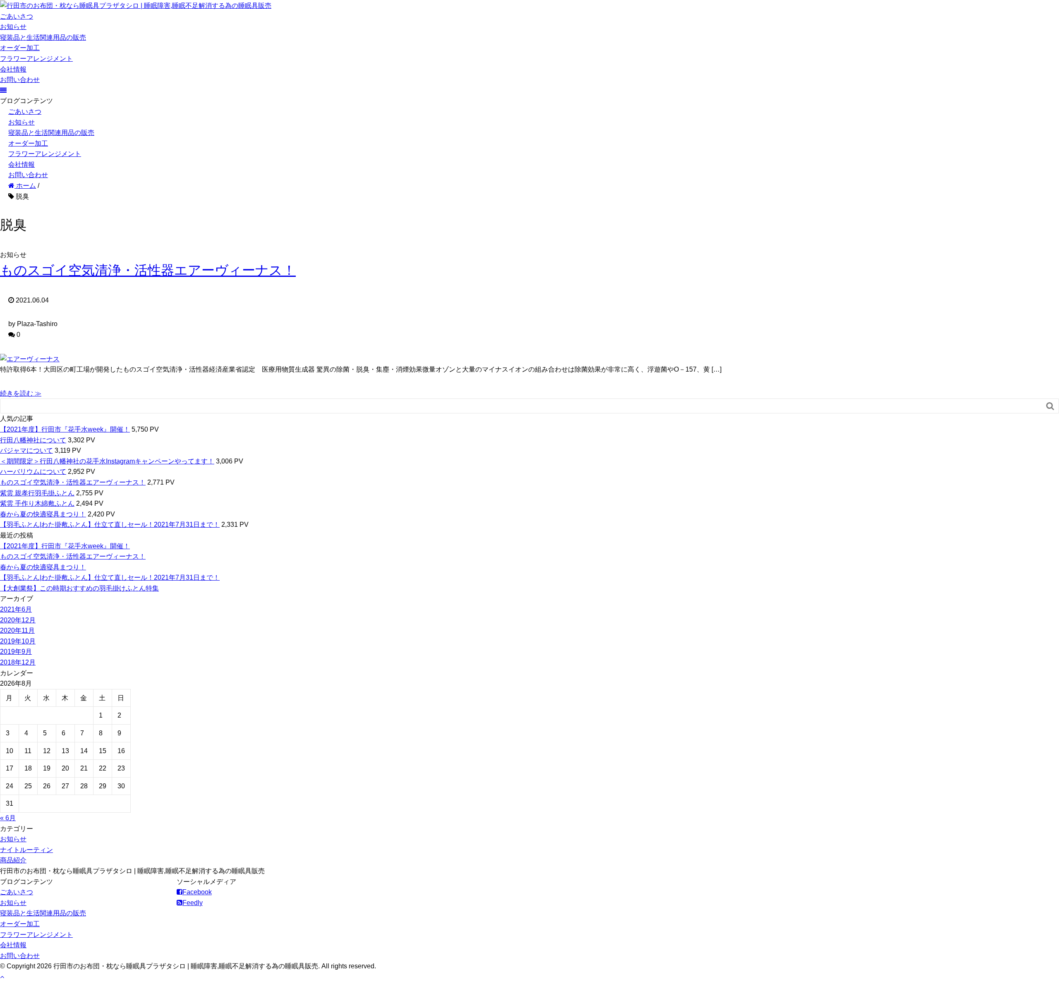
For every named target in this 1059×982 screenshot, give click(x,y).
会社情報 (13, 69)
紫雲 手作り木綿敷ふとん (37, 503)
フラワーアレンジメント (36, 58)
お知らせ (13, 26)
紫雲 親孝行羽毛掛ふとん (37, 493)
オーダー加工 (20, 47)
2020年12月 (18, 620)
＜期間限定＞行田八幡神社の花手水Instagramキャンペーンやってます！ (107, 461)
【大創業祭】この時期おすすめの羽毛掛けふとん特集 (79, 588)
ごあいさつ (16, 16)
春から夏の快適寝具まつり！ (43, 514)
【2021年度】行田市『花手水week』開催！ (65, 429)
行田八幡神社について (33, 440)
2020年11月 (17, 630)
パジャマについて (26, 450)
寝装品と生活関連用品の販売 (43, 37)
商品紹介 (13, 860)
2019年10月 (18, 641)
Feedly (192, 902)
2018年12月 (18, 662)
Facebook (197, 892)
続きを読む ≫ (20, 393)
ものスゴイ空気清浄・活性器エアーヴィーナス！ (148, 270)
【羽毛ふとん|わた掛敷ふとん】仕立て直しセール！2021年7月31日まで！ (110, 524)
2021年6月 (16, 609)
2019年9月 (16, 651)
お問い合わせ (20, 79)
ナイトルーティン (26, 849)
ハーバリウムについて (33, 471)
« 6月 (8, 817)
